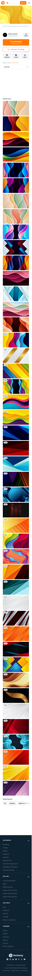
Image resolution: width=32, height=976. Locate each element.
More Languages (8, 945)
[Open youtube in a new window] (24, 958)
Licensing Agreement (9, 880)
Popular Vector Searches (10, 889)
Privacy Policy (15, 969)
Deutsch (5, 939)
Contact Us (6, 909)
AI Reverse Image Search (10, 863)
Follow (26, 36)
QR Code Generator (8, 869)
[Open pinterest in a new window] (15, 958)
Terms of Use (6, 969)
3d (5, 802)
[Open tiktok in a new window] (18, 958)
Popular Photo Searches (10, 892)
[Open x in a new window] (21, 958)
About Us (5, 913)
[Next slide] (25, 802)
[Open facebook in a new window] (7, 958)
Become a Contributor (9, 919)
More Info (7, 66)
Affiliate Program (8, 886)
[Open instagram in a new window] (9, 958)
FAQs (4, 906)
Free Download (16, 42)
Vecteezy (5, 847)
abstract (12, 802)
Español (5, 933)
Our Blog (5, 916)
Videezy (5, 850)
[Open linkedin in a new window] (12, 958)
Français (5, 942)
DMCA (4, 883)
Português (6, 936)
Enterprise (6, 853)
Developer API (7, 860)
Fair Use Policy (24, 969)
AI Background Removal (10, 866)
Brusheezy (6, 844)
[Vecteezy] (3, 3)
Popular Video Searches (10, 896)
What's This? (15, 63)
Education (6, 856)
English (5, 930)
